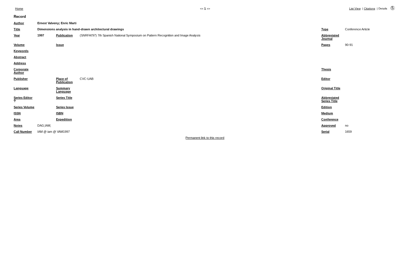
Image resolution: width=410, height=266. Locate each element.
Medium (327, 113)
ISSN (17, 113)
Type (324, 29)
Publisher (21, 78)
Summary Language (63, 90)
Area (17, 119)
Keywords (21, 51)
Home (19, 8)
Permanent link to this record (204, 137)
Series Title (64, 97)
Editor (325, 78)
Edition (326, 107)
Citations (369, 8)
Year (17, 35)
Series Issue (65, 107)
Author (19, 23)
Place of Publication (64, 80)
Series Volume (24, 107)
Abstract (20, 57)
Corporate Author (21, 71)
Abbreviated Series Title (330, 99)
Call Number (23, 131)
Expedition (64, 119)
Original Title (330, 88)
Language (21, 88)
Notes (18, 125)
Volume (19, 44)
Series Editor (23, 97)
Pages (325, 44)
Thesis (326, 69)
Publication (64, 35)
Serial (325, 131)
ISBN (59, 113)
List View (355, 8)
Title (17, 29)
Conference (329, 119)
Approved (328, 125)
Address (20, 63)
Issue (60, 44)
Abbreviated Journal (330, 37)
